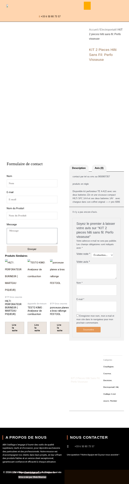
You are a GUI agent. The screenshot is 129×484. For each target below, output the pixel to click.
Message (12, 224)
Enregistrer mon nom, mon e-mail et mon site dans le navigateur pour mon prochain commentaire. (95, 319)
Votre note (83, 253)
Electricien (107, 380)
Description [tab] (79, 168)
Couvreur (107, 374)
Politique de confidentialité (39, 472)
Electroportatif (108, 29)
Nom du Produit (15, 208)
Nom (9, 176)
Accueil (93, 29)
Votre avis (83, 261)
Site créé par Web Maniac (32, 477)
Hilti (117, 387)
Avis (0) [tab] (99, 168)
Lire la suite (14, 328)
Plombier (113, 401)
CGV (14, 472)
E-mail (10, 192)
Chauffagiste (108, 367)
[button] (87, 6)
